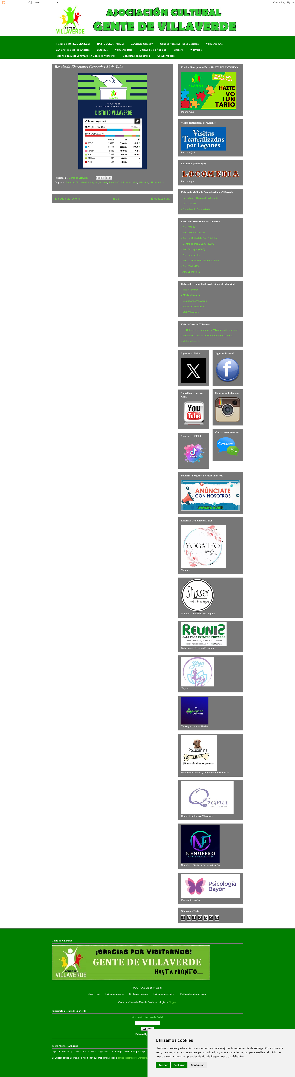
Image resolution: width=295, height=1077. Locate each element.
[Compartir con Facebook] (107, 178)
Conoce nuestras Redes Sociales (179, 43)
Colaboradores (166, 55)
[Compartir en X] (104, 178)
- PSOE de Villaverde (192, 306)
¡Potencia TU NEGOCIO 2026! (73, 43)
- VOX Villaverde (190, 312)
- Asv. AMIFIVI (188, 227)
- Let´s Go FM (188, 203)
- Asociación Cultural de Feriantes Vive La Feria (207, 335)
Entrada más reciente (68, 198)
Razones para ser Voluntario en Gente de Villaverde (86, 55)
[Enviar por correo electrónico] (97, 178)
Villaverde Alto (214, 43)
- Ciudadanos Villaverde (194, 301)
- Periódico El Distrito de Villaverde (199, 198)
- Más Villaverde (190, 289)
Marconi (178, 49)
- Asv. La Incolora (190, 271)
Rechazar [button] (179, 1065)
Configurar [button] (197, 1065)
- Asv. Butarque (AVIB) (193, 249)
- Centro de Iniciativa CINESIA (197, 243)
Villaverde (196, 49)
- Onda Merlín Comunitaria (195, 209)
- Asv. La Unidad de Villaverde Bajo (200, 260)
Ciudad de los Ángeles (153, 49)
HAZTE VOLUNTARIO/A (110, 43)
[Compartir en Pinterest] (110, 178)
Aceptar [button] (163, 1065)
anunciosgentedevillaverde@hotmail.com (138, 1058)
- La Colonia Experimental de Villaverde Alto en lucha (209, 330)
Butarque (102, 49)
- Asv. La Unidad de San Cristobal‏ (199, 238)
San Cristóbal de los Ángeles (73, 49)
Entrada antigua (160, 198)
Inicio (116, 198)
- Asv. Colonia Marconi (193, 232)
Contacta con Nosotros (136, 55)
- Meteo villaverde (190, 341)
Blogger (172, 1002)
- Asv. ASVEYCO (190, 266)
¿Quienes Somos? (142, 43)
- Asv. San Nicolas (190, 255)
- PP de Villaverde (190, 295)
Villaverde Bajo (123, 49)
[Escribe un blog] (100, 178)
